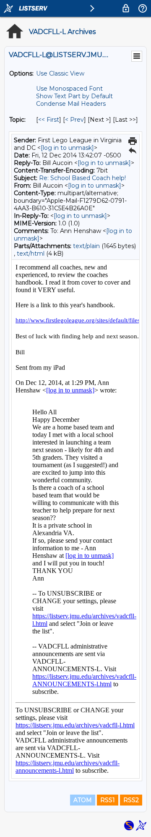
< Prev (74, 119)
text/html (30, 253)
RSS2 (131, 800)
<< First (48, 119)
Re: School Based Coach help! (82, 178)
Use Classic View (60, 73)
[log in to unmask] (67, 148)
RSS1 (107, 800)
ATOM (82, 800)
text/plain (86, 246)
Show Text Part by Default (74, 96)
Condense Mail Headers (71, 103)
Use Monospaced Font (69, 88)
